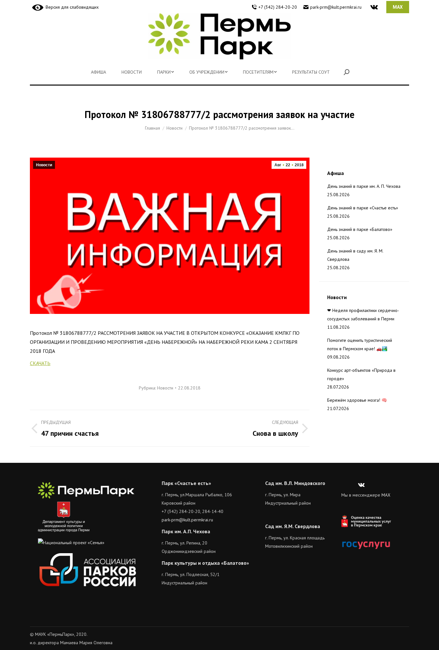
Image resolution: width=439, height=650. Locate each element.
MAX (385, 495)
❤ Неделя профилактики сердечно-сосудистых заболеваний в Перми (363, 314)
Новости (44, 165)
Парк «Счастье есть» (186, 483)
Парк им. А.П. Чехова (186, 531)
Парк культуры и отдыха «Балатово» (205, 563)
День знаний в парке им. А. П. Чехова (363, 186)
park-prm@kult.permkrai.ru (336, 7)
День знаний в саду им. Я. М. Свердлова (355, 255)
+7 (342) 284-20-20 (277, 7)
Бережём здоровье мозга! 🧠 (357, 400)
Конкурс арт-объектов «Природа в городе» (361, 374)
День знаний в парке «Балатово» (359, 229)
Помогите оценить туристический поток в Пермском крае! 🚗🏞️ (359, 344)
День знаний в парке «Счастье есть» (362, 208)
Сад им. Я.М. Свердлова (292, 526)
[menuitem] (98, 72)
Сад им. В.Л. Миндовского (295, 483)
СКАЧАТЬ (40, 363)
